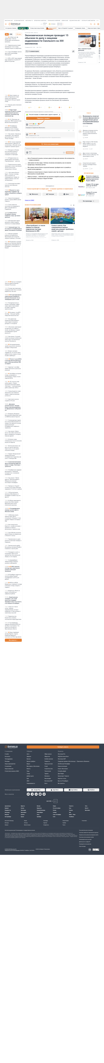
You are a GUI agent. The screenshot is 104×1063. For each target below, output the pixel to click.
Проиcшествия (49, 763)
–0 (73, 130)
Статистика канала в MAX (12, 771)
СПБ (11, 34)
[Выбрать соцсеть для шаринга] (73, 51)
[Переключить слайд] (99, 41)
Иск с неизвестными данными (84, 49)
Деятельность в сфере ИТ (84, 841)
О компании (8, 766)
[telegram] (32, 794)
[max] (28, 794)
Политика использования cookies (86, 837)
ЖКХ (28, 781)
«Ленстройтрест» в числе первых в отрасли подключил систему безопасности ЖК (35, 228)
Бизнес (29, 759)
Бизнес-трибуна (31, 761)
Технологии (48, 771)
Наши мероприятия (10, 763)
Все (7, 34)
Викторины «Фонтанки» (33, 766)
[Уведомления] (94, 24)
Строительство (49, 768)
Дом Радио (61, 773)
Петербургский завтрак (88, 20)
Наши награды (82, 846)
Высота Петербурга (63, 781)
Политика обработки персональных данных (88, 832)
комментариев (33, 51)
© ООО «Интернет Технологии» (43, 849)
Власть (28, 768)
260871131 (31, 133)
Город (28, 773)
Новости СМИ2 (29, 200)
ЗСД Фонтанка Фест (74, 20)
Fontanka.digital (62, 771)
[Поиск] (91, 24)
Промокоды (88, 173)
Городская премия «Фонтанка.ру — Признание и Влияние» (73, 761)
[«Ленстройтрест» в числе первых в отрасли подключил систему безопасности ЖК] (37, 216)
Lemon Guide (65, 20)
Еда (28, 778)
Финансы (47, 776)
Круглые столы (62, 778)
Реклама (7, 761)
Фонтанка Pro (61, 754)
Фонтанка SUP (9, 20)
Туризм (46, 773)
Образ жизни (48, 754)
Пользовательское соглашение (86, 830)
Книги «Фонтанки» (63, 768)
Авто (28, 754)
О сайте (7, 754)
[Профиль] (98, 24)
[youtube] (40, 794)
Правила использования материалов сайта (88, 834)
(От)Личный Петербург (64, 763)
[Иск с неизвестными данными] (87, 41)
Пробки (52, 24)
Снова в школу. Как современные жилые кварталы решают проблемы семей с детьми (62, 228)
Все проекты (61, 783)
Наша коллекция (62, 766)
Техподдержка (8, 759)
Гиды (28, 771)
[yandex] (44, 794)
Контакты (7, 756)
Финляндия (48, 778)
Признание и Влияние (54, 20)
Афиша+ (29, 756)
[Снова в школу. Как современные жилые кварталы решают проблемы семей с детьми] (63, 216)
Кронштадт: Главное (63, 776)
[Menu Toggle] (6, 24)
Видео (28, 763)
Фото (46, 783)
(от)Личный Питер (19, 20)
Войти (30, 153)
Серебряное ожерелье (40, 20)
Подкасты (47, 761)
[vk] (36, 794)
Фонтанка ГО (29, 20)
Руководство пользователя (85, 844)
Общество (47, 756)
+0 (68, 130)
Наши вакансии (9, 768)
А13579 (30, 123)
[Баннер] (23, 28)
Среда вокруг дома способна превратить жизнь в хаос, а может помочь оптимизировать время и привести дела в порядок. (62, 235)
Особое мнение (49, 759)
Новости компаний (33, 205)
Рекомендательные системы (85, 839)
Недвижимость (31, 783)
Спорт (46, 766)
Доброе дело (30, 776)
